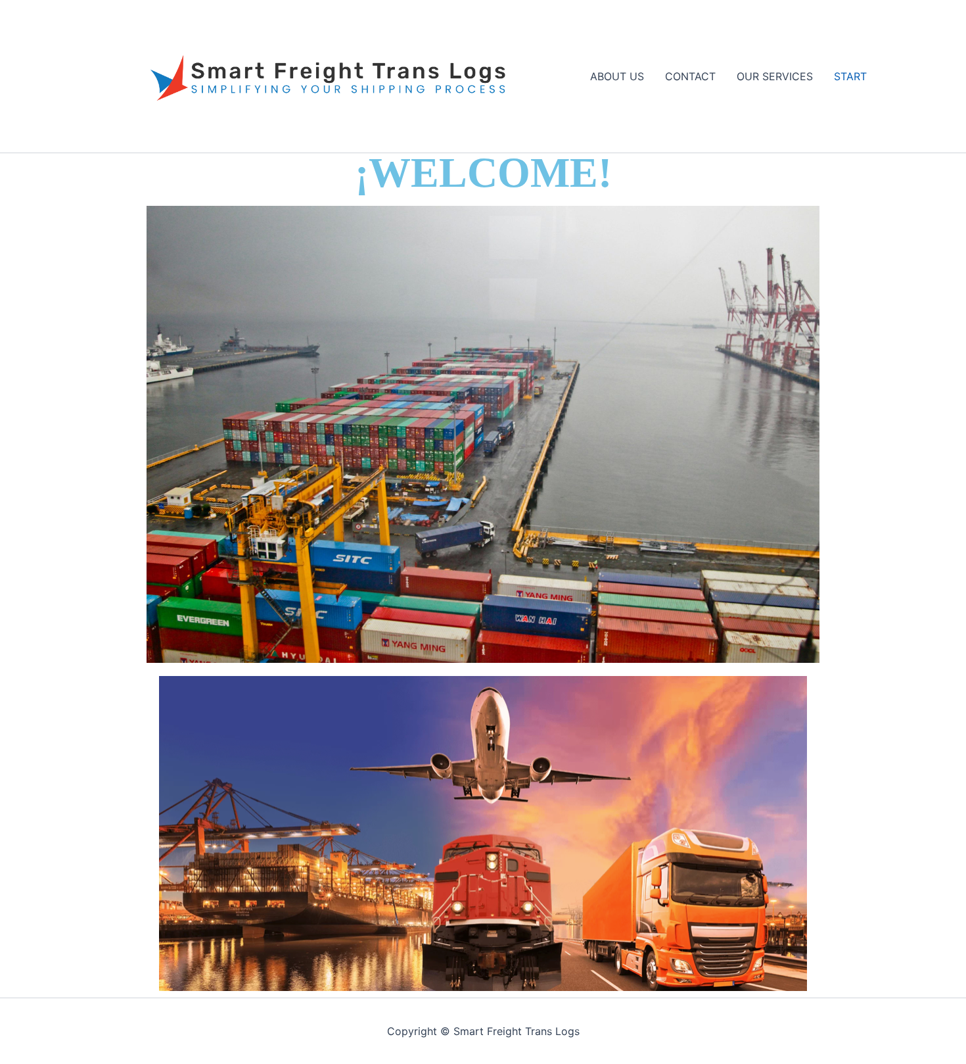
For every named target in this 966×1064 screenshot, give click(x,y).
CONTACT (690, 76)
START (850, 76)
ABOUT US (617, 76)
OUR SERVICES (775, 76)
